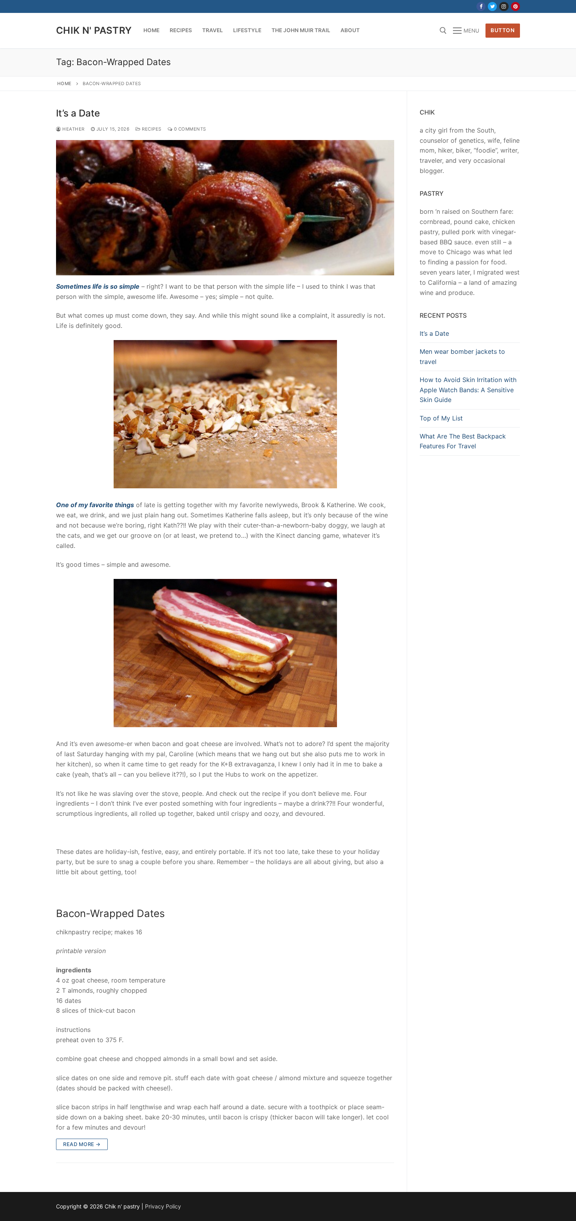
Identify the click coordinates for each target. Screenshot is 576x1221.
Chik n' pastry (94, 30)
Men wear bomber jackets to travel (462, 357)
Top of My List (441, 418)
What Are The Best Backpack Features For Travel (463, 441)
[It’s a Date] (225, 207)
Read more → (82, 1144)
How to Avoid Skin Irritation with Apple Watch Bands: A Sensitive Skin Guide (468, 390)
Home (64, 83)
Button (502, 30)
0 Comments (189, 129)
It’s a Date (78, 113)
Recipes (151, 129)
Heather (73, 129)
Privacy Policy (163, 1206)
